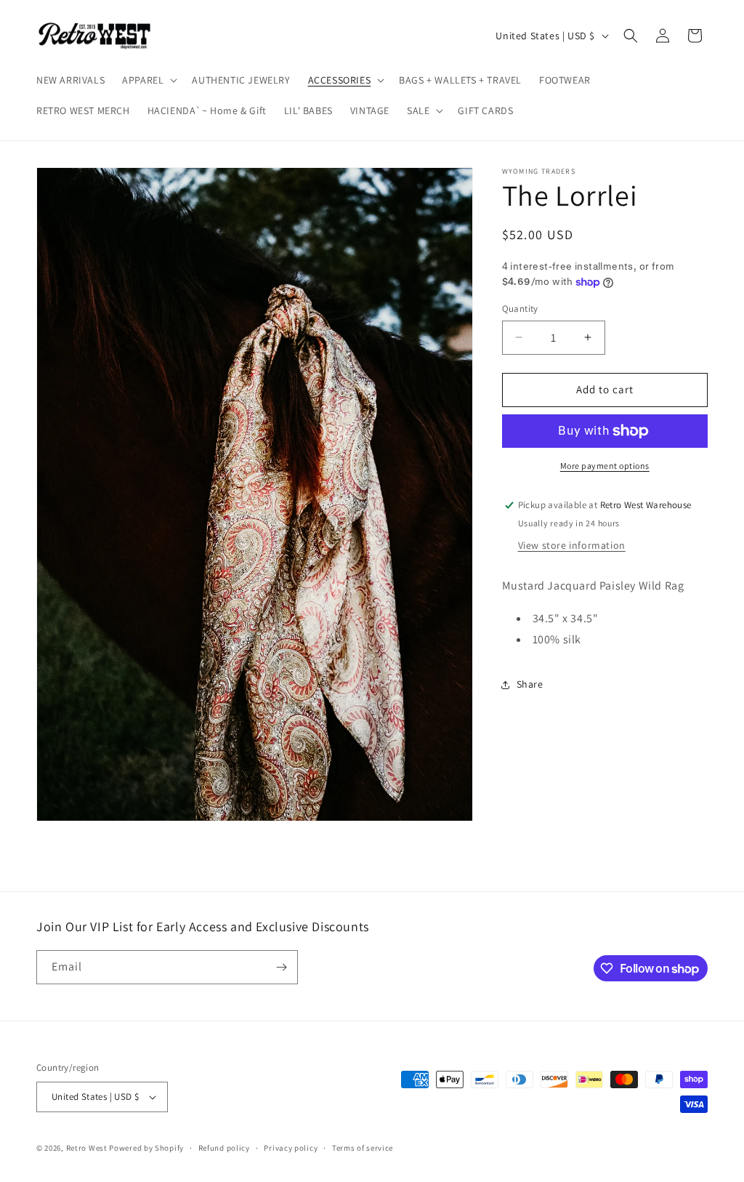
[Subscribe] (281, 967)
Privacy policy (291, 1148)
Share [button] (530, 684)
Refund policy (224, 1148)
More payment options (605, 465)
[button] (148, 80)
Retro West (87, 1148)
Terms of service (362, 1148)
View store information (572, 545)
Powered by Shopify (146, 1148)
